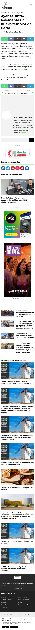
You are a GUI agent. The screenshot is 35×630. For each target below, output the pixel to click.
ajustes (15, 624)
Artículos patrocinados (7, 586)
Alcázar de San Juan (6, 599)
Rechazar (14, 627)
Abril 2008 (22, 64)
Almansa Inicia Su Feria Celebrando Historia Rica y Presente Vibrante (17, 463)
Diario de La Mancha (23, 599)
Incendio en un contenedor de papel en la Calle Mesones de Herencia (25, 313)
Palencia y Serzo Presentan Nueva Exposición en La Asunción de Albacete (16, 382)
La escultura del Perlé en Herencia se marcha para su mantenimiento (25, 335)
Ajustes (22, 627)
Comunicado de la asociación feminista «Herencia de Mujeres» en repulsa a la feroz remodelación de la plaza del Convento (24, 348)
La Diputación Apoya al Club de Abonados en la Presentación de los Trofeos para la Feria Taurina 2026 (17, 437)
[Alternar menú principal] (31, 5)
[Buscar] (31, 140)
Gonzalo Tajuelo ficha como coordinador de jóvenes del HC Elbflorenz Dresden (14, 200)
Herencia (20, 602)
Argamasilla (4, 602)
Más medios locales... (24, 605)
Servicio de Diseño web (21, 586)
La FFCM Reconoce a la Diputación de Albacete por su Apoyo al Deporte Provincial (15, 569)
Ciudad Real (4, 607)
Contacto (31, 586)
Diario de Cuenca (22, 597)
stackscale (23, 132)
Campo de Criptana (6, 605)
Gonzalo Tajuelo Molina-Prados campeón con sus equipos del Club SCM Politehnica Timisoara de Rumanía (25, 325)
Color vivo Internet (15, 614)
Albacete (3, 597)
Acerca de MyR (18, 588)
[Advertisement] (23, 105)
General (4, 13)
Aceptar (5, 627)
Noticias (11, 13)
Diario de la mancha (27, 583)
